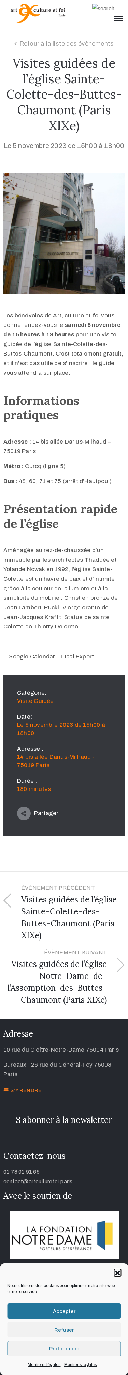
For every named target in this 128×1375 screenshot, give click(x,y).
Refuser (64, 1330)
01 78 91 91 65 (21, 1172)
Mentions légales (44, 1364)
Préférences (64, 1348)
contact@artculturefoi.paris (37, 1181)
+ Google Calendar (29, 656)
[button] (117, 1272)
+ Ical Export (77, 656)
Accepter (64, 1311)
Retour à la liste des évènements (66, 43)
